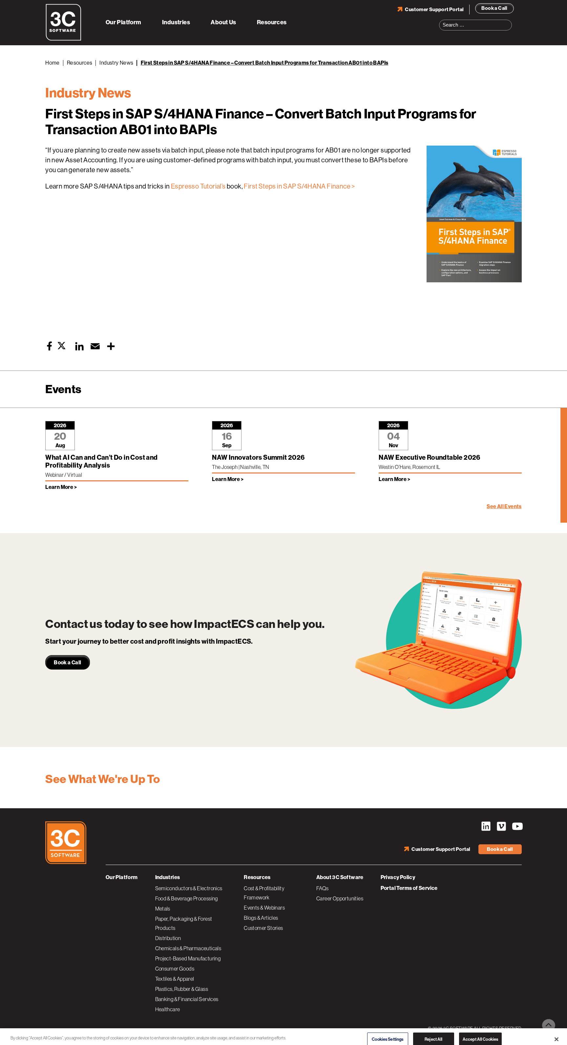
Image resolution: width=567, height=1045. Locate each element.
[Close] (556, 1033)
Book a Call (494, 8)
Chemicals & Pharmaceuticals (188, 948)
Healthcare (167, 1009)
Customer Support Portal (434, 9)
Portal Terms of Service (409, 888)
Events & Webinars (264, 908)
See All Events (504, 506)
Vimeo (501, 826)
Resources (272, 22)
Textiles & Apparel (174, 979)
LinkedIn (486, 826)
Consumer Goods (175, 969)
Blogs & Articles (261, 918)
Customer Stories (263, 928)
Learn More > (61, 487)
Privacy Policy (398, 877)
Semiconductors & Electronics (188, 888)
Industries (176, 22)
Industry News (116, 63)
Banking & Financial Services (187, 999)
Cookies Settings (387, 1032)
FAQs (322, 888)
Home (52, 63)
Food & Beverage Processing (186, 898)
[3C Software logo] (63, 39)
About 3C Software (340, 877)
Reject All (433, 1032)
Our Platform (123, 22)
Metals (162, 909)
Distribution (168, 938)
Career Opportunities (339, 898)
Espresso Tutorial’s (198, 186)
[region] (283, 1033)
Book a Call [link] (67, 662)
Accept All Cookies (480, 1032)
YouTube (517, 826)
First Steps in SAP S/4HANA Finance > (299, 186)
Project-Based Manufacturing (188, 958)
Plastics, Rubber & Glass (181, 989)
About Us (223, 22)
